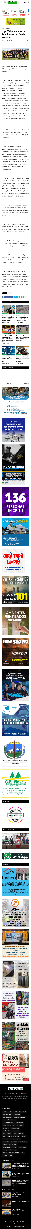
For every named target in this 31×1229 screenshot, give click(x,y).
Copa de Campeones (20, 1111)
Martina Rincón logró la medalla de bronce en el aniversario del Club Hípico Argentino (8, 318)
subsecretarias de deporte (9, 1147)
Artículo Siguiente (24, 383)
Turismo (5, 1155)
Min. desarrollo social (13, 1136)
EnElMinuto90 (20, 1226)
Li (13, 1125)
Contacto (15, 1223)
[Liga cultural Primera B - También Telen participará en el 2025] (6, 1212)
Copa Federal (16, 1114)
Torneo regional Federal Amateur (11, 1152)
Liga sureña (16, 1130)
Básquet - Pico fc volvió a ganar (20, 1201)
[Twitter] (15, 297)
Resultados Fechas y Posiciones (19, 1141)
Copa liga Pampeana (19, 1117)
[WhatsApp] (18, 297)
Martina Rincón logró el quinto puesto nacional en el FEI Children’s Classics (22, 359)
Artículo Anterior (6, 383)
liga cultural (6, 1128)
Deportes (8, 28)
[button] (2, 2)
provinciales (6, 1141)
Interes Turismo (6, 1125)
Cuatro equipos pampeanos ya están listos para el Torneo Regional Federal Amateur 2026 (20, 1165)
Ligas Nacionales (7, 1133)
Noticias (24, 1136)
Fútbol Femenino (19, 1122)
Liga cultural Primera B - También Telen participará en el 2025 (20, 1211)
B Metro (5, 1111)
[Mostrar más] (25, 297)
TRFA (23, 1152)
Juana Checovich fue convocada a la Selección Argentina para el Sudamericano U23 (7, 338)
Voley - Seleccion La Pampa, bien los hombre (19, 1193)
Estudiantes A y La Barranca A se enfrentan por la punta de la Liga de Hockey (22, 338)
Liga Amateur (19, 1125)
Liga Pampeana (15, 1128)
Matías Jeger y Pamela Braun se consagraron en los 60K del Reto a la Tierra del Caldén (22, 318)
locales (4, 1136)
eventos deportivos (8, 1122)
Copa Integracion (7, 1117)
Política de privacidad (21, 1221)
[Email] (22, 297)
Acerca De (11, 1221)
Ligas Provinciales (18, 1133)
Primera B (5, 1139)
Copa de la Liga (7, 1114)
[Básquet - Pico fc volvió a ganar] (6, 1203)
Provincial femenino (15, 1139)
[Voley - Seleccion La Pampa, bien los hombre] (6, 1195)
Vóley (10, 1155)
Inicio (3, 28)
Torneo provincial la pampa (10, 1150)
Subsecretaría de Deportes (10, 1144)
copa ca (11, 1111)
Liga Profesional (7, 1130)
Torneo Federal (22, 1147)
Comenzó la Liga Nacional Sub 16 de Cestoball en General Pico (7, 359)
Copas (4, 1120)
